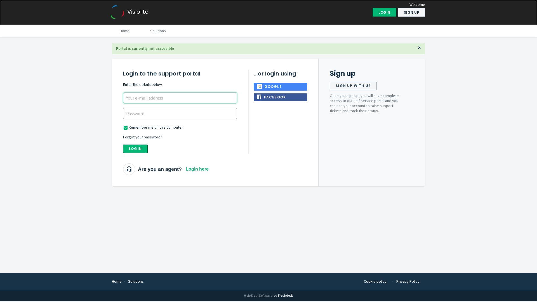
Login (135, 148)
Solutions (158, 30)
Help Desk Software (258, 295)
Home (124, 30)
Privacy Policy (408, 281)
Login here (197, 169)
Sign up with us (353, 85)
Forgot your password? (142, 137)
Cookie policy (375, 281)
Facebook (275, 97)
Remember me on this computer (156, 127)
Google (273, 86)
